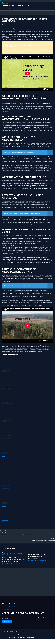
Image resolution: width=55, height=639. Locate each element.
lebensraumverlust (16, 563)
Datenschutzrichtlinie (10, 606)
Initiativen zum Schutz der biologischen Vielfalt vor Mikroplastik (37, 556)
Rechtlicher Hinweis (9, 607)
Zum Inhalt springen (4, 0)
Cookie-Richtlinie (9, 609)
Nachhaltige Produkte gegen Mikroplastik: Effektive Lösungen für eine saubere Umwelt (13, 559)
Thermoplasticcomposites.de (15, 5)
